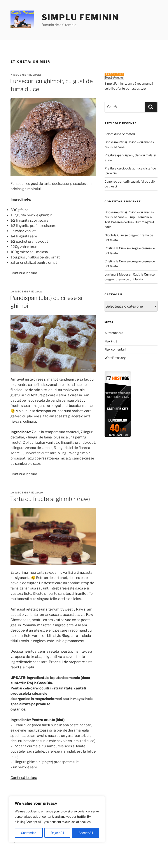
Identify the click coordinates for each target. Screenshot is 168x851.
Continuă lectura (23, 273)
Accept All (86, 833)
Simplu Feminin (80, 17)
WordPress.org (115, 358)
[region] (57, 819)
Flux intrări (112, 341)
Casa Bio (44, 683)
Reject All (57, 833)
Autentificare (114, 333)
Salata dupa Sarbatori (120, 134)
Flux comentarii (115, 349)
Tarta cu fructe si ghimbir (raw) (50, 498)
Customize (28, 833)
